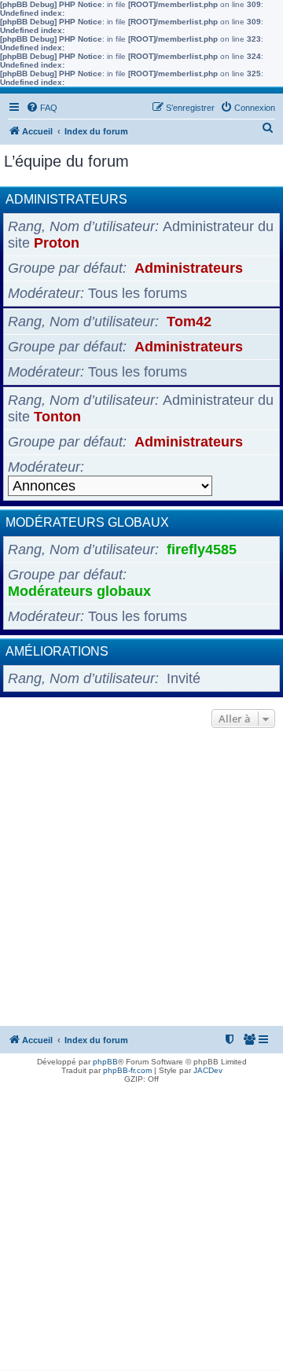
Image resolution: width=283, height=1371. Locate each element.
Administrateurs (66, 199)
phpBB (105, 1061)
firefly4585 (202, 549)
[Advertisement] (141, 881)
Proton (56, 243)
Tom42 (189, 321)
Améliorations (57, 651)
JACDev (207, 1070)
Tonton (57, 417)
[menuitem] (41, 107)
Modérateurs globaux (87, 522)
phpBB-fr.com (127, 1070)
